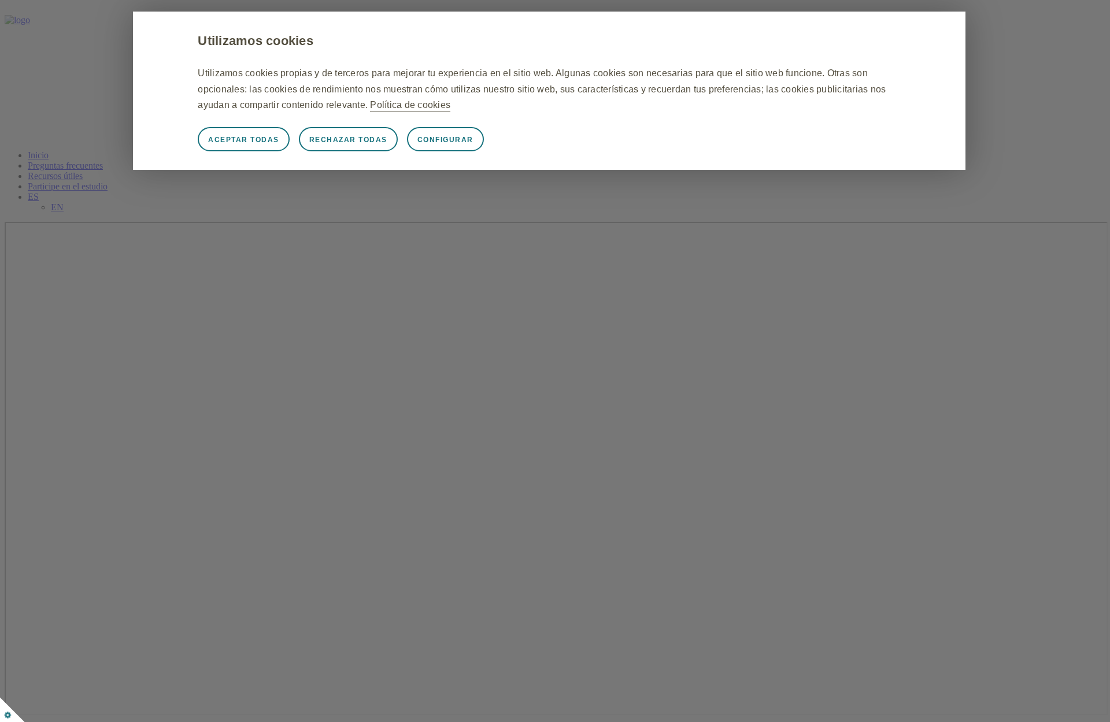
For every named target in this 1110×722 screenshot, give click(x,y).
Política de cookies (410, 105)
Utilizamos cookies (255, 41)
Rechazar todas (348, 140)
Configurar (445, 140)
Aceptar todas (243, 140)
